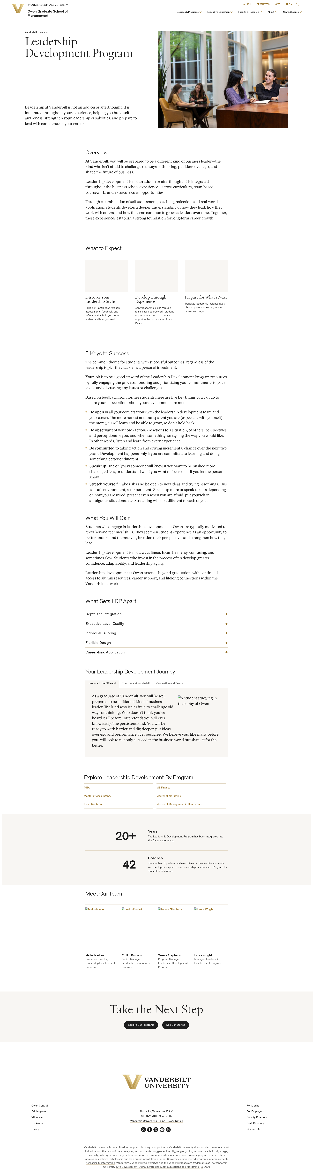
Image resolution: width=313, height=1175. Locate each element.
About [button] (271, 12)
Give (277, 4)
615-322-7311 (149, 1116)
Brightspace (38, 1111)
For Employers (255, 1111)
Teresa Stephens (169, 955)
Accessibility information (100, 1163)
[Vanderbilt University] (156, 1082)
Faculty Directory (257, 1117)
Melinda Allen (94, 955)
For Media (253, 1106)
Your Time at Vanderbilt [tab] (136, 683)
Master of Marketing (168, 796)
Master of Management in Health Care (179, 804)
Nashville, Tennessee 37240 (156, 1111)
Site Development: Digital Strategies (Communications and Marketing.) (158, 1167)
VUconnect (37, 1117)
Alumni (247, 4)
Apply (289, 4)
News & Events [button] (291, 12)
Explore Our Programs (141, 1025)
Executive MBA (93, 804)
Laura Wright (203, 955)
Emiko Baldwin (132, 955)
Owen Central (39, 1106)
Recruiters (263, 4)
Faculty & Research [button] (248, 12)
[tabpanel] (156, 722)
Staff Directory (255, 1123)
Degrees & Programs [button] (188, 12)
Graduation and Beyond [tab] (170, 683)
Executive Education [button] (218, 12)
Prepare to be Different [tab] (102, 683)
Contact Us (253, 1129)
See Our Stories (175, 1025)
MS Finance (163, 788)
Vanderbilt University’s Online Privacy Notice (156, 1121)
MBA (87, 788)
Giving (35, 1129)
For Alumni (37, 1123)
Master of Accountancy (97, 796)
